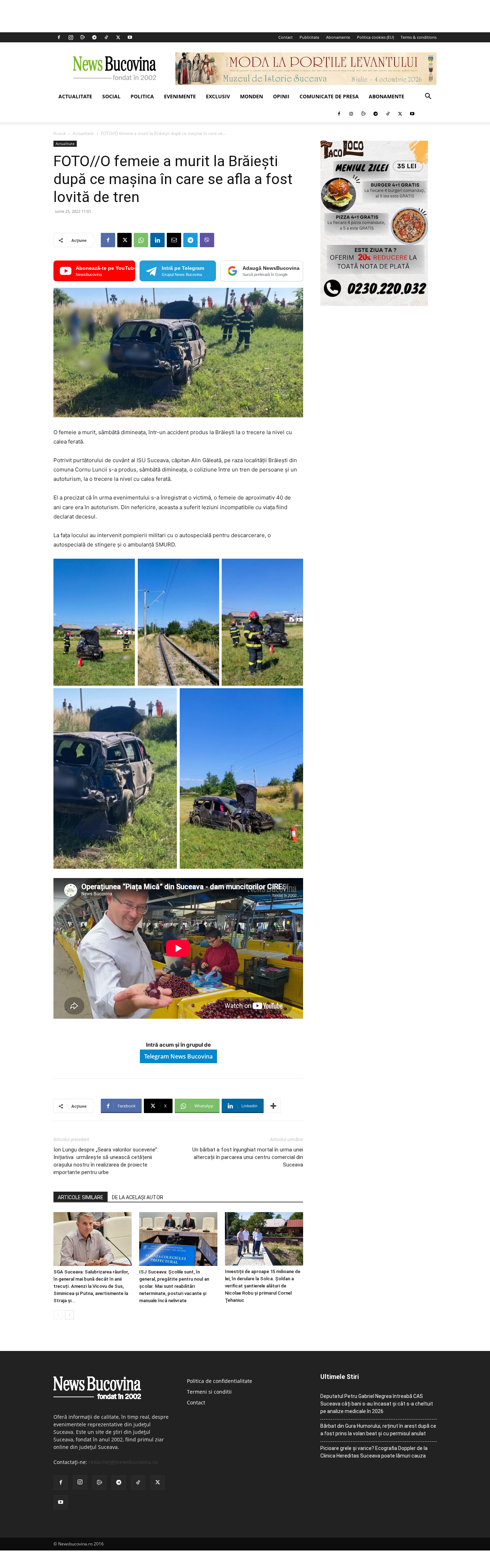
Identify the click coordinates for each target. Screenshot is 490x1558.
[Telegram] (94, 37)
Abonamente (338, 37)
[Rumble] (82, 37)
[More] (273, 1106)
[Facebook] (58, 37)
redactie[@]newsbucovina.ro (123, 1462)
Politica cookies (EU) (375, 37)
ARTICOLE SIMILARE (80, 1197)
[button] (428, 97)
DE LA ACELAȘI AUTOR (137, 1197)
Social (111, 96)
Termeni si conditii (209, 1391)
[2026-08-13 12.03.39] (374, 304)
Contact (285, 37)
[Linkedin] (157, 240)
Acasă (59, 133)
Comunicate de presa (329, 96)
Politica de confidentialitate (219, 1381)
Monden (251, 96)
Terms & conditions (419, 37)
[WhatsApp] (141, 240)
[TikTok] (106, 37)
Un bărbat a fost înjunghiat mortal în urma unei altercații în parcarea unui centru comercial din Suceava (247, 1157)
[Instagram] (70, 37)
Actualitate (75, 96)
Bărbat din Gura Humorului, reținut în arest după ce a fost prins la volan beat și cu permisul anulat (378, 1429)
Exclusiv (218, 96)
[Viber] (207, 240)
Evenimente (180, 96)
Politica (142, 96)
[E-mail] (174, 240)
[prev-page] (57, 1314)
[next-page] (69, 1314)
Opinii (281, 96)
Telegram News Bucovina (178, 1056)
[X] (118, 37)
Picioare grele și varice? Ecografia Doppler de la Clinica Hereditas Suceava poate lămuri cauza (374, 1452)
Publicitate (309, 37)
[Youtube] (129, 37)
